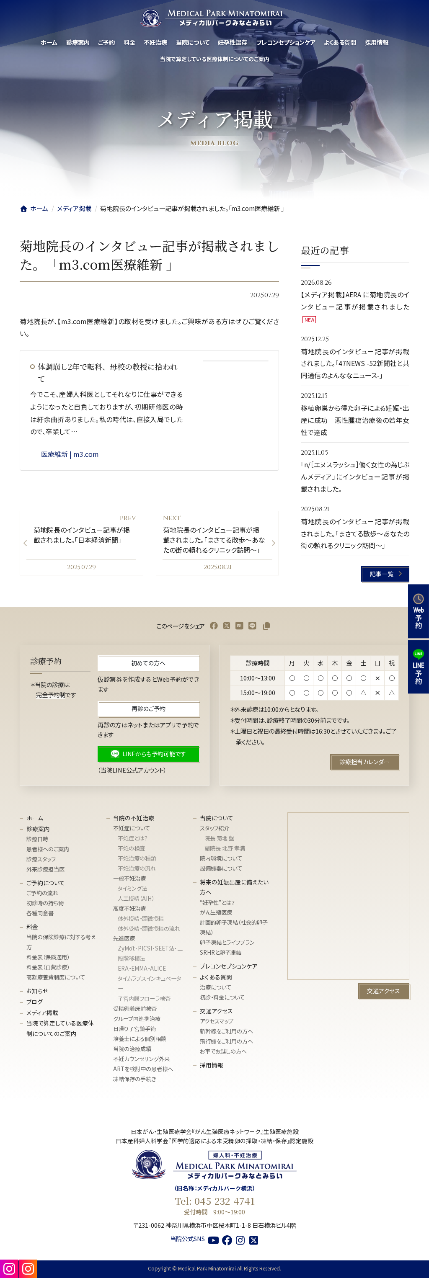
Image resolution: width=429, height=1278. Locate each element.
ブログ (34, 1001)
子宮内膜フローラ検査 (144, 998)
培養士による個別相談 (139, 1039)
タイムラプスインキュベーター (149, 983)
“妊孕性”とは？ (217, 903)
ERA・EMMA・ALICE (142, 968)
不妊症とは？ (133, 838)
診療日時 (37, 839)
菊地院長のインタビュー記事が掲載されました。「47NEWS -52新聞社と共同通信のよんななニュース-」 (355, 363)
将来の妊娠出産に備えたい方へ (234, 887)
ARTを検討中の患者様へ (143, 1069)
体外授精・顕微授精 (141, 918)
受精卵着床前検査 (135, 1009)
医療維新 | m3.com (70, 454)
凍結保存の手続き (134, 1079)
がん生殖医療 (216, 913)
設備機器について (221, 868)
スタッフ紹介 (214, 828)
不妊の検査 (131, 848)
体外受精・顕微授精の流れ (149, 929)
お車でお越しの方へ (223, 1051)
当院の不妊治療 (133, 818)
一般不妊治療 (129, 878)
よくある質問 (216, 977)
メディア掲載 (42, 1012)
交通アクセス (216, 1011)
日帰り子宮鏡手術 (134, 1029)
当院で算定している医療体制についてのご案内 (60, 1028)
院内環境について (221, 858)
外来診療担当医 (45, 869)
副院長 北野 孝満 (224, 848)
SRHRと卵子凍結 (220, 952)
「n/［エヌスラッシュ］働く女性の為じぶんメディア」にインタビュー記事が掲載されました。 (355, 477)
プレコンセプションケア (228, 966)
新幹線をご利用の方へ (226, 1032)
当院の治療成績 (132, 1049)
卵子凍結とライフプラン (227, 943)
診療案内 (38, 829)
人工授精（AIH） (136, 898)
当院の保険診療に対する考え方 (61, 942)
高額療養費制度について (55, 977)
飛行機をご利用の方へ (226, 1042)
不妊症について (131, 828)
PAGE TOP (412, 1265)
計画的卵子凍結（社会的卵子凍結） (234, 928)
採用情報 (211, 1065)
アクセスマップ (216, 1021)
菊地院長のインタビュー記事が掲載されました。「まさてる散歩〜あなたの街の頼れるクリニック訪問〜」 (355, 533)
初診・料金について (222, 997)
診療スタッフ (41, 859)
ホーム (34, 818)
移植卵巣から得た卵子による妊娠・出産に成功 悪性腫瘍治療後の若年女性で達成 (355, 420)
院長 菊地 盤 (219, 838)
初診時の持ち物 (45, 903)
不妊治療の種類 (137, 858)
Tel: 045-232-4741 (215, 1200)
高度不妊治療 (129, 908)
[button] (385, 574)
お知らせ (37, 991)
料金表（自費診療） (48, 967)
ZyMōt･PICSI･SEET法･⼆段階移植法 (150, 954)
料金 (32, 926)
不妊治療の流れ (137, 868)
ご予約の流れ (42, 893)
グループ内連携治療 (136, 1019)
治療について (215, 988)
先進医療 (124, 939)
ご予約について (45, 883)
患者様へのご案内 (47, 849)
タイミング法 (132, 888)
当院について (216, 818)
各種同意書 (40, 913)
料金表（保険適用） (48, 957)
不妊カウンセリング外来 (141, 1059)
